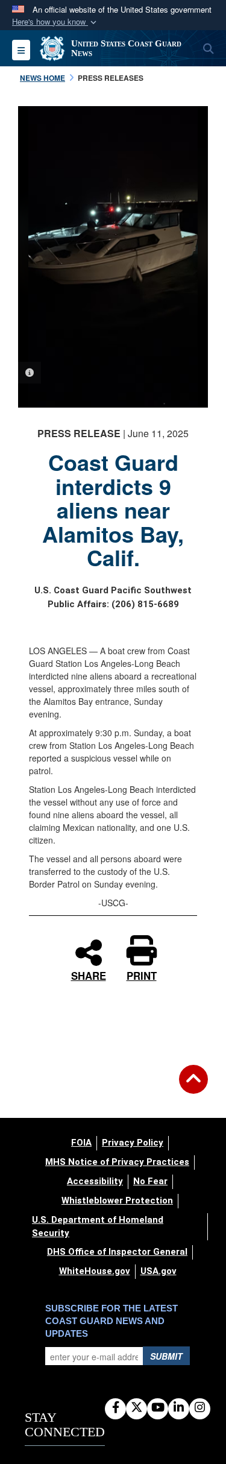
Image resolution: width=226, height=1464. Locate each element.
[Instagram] (199, 1408)
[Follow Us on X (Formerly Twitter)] (136, 1408)
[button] (55, 22)
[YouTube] (157, 1408)
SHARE (88, 974)
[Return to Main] (193, 1087)
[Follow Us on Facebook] (115, 1408)
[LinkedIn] (178, 1408)
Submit (166, 1356)
